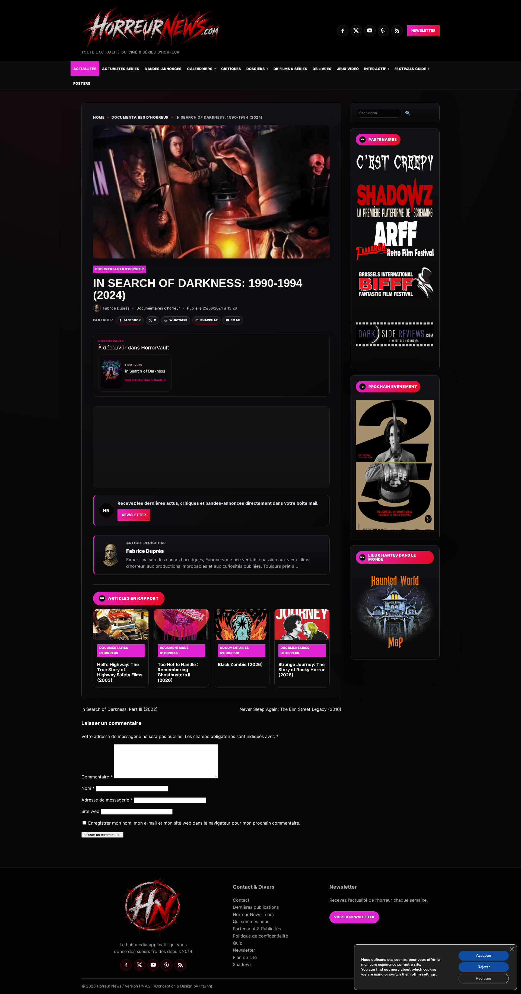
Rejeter (484, 967)
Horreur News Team (253, 914)
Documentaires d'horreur (140, 117)
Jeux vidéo (348, 69)
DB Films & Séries (290, 69)
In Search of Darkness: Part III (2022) (119, 709)
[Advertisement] (211, 447)
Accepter (483, 955)
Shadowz (242, 964)
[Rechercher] (379, 113)
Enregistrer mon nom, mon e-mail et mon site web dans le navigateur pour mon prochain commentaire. (194, 823)
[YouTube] (370, 30)
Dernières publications (256, 907)
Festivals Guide (410, 69)
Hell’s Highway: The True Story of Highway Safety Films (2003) (119, 672)
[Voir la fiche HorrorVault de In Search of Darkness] (111, 373)
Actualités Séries (120, 69)
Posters (81, 83)
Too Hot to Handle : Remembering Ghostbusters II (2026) (178, 672)
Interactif (375, 69)
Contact (241, 900)
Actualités (85, 69)
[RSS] (397, 30)
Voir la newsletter (354, 917)
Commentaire (97, 777)
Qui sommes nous (251, 921)
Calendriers (199, 69)
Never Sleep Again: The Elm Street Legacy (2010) (290, 709)
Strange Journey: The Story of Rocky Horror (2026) (301, 669)
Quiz (237, 943)
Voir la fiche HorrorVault (145, 380)
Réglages (484, 978)
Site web (90, 811)
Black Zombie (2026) (240, 664)
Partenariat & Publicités (257, 928)
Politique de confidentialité (260, 936)
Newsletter (423, 31)
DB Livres (322, 69)
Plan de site (245, 957)
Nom (88, 788)
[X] (356, 30)
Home (98, 117)
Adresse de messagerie (107, 800)
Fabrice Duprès (145, 551)
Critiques (231, 69)
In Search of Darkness (145, 371)
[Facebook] (342, 30)
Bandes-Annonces (163, 69)
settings (429, 974)
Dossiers (255, 69)
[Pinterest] (383, 30)
